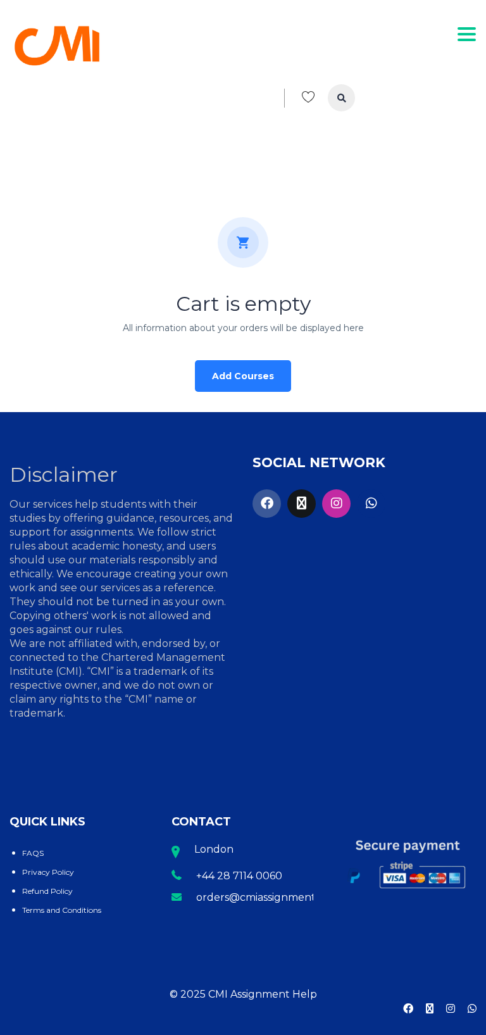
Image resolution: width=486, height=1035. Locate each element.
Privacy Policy (48, 872)
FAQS (33, 853)
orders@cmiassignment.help (268, 897)
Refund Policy (47, 891)
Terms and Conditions (61, 910)
